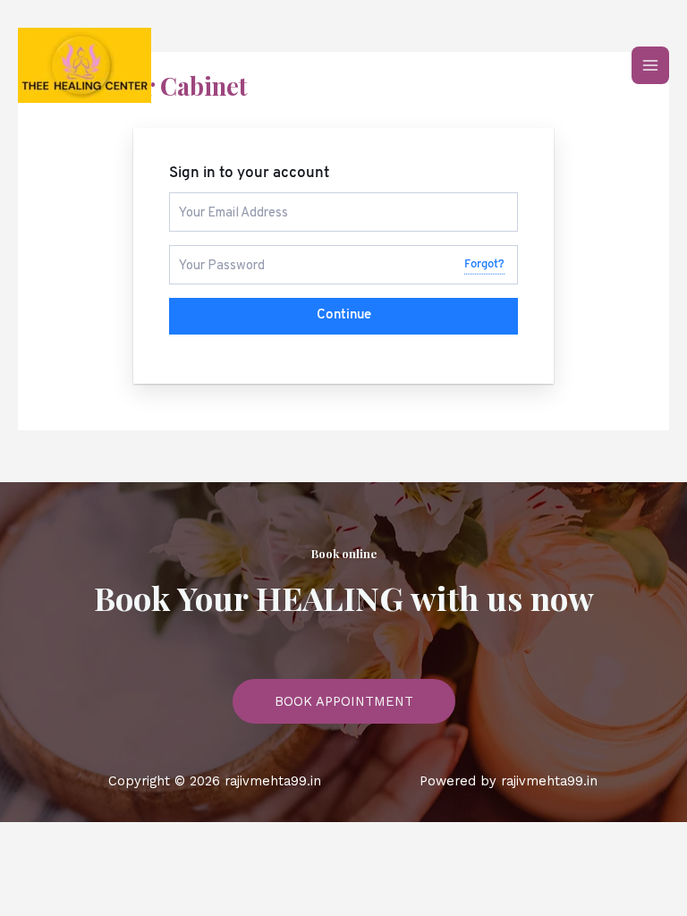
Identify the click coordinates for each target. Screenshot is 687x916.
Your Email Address (226, 200)
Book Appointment (344, 701)
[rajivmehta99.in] (84, 65)
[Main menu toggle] (650, 65)
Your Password (214, 253)
